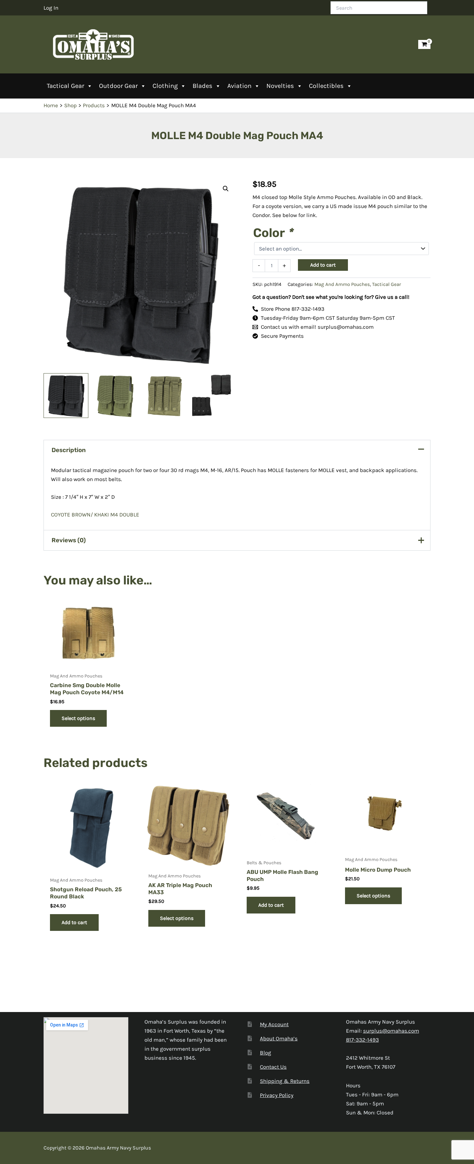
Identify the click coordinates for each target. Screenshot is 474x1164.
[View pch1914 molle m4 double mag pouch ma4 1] (66, 395)
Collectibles (326, 86)
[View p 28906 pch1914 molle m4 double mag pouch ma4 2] (115, 395)
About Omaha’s (279, 1038)
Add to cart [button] (74, 922)
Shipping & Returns (285, 1081)
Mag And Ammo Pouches (342, 284)
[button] (226, 188)
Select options (78, 718)
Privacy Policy (276, 1095)
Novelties (280, 86)
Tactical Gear (65, 86)
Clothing (165, 86)
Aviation (239, 86)
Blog (265, 1052)
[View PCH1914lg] (214, 395)
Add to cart (323, 265)
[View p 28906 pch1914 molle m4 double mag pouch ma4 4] (165, 395)
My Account (274, 1024)
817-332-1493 (362, 1039)
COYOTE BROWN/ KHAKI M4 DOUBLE (96, 514)
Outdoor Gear (118, 86)
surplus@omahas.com (391, 1030)
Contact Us (273, 1067)
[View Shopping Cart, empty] (424, 44)
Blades (202, 86)
